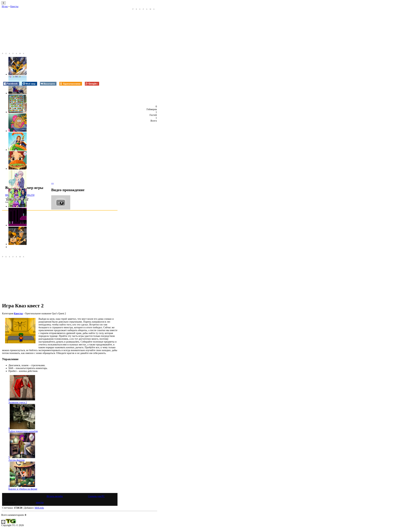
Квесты (14, 6)
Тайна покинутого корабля (23, 431)
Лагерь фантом (16, 460)
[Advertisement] (60, 30)
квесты (40, 502)
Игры (5, 6)
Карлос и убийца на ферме (22, 489)
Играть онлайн (55, 496)
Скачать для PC (96, 496)
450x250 (30, 195)
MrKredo (39, 507)
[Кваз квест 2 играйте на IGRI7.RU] (20, 330)
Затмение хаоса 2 (17, 402)
